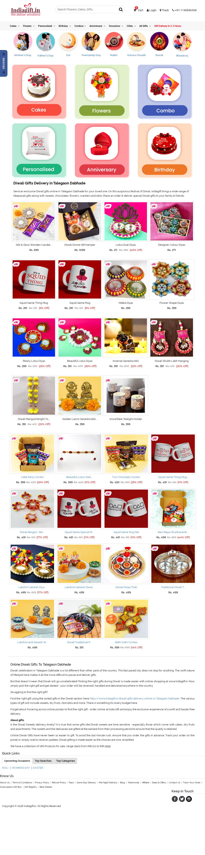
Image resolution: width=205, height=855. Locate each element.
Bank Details (46, 787)
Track (165, 10)
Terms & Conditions (22, 782)
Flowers (27, 26)
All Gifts (143, 26)
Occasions (115, 26)
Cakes (13, 26)
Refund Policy (59, 782)
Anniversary (96, 26)
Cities (130, 26)
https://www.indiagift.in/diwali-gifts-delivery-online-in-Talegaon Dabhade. (135, 698)
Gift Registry (30, 787)
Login (152, 10)
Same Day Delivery (86, 782)
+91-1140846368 (185, 10)
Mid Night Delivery (108, 782)
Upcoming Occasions (17, 760)
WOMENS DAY (21, 767)
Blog (122, 782)
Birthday (63, 26)
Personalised (45, 26)
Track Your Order (191, 782)
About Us (5, 782)
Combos (78, 26)
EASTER (38, 767)
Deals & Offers (159, 782)
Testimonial (133, 782)
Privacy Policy (42, 782)
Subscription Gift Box (11, 787)
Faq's (71, 782)
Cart (139, 10)
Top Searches (43, 760)
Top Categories (65, 760)
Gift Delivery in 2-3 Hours (167, 26)
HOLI (5, 767)
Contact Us (174, 782)
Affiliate (145, 782)
